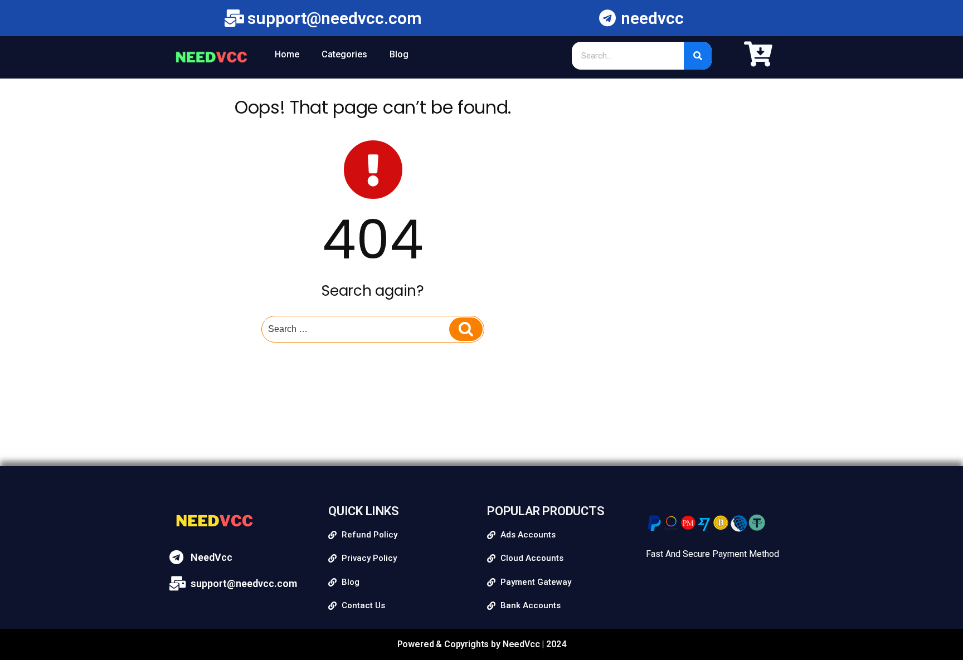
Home (287, 54)
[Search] (698, 56)
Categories (344, 54)
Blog (399, 54)
